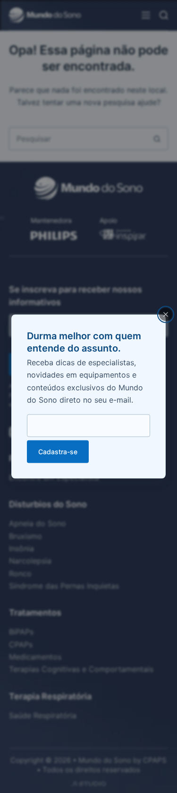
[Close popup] (165, 314)
